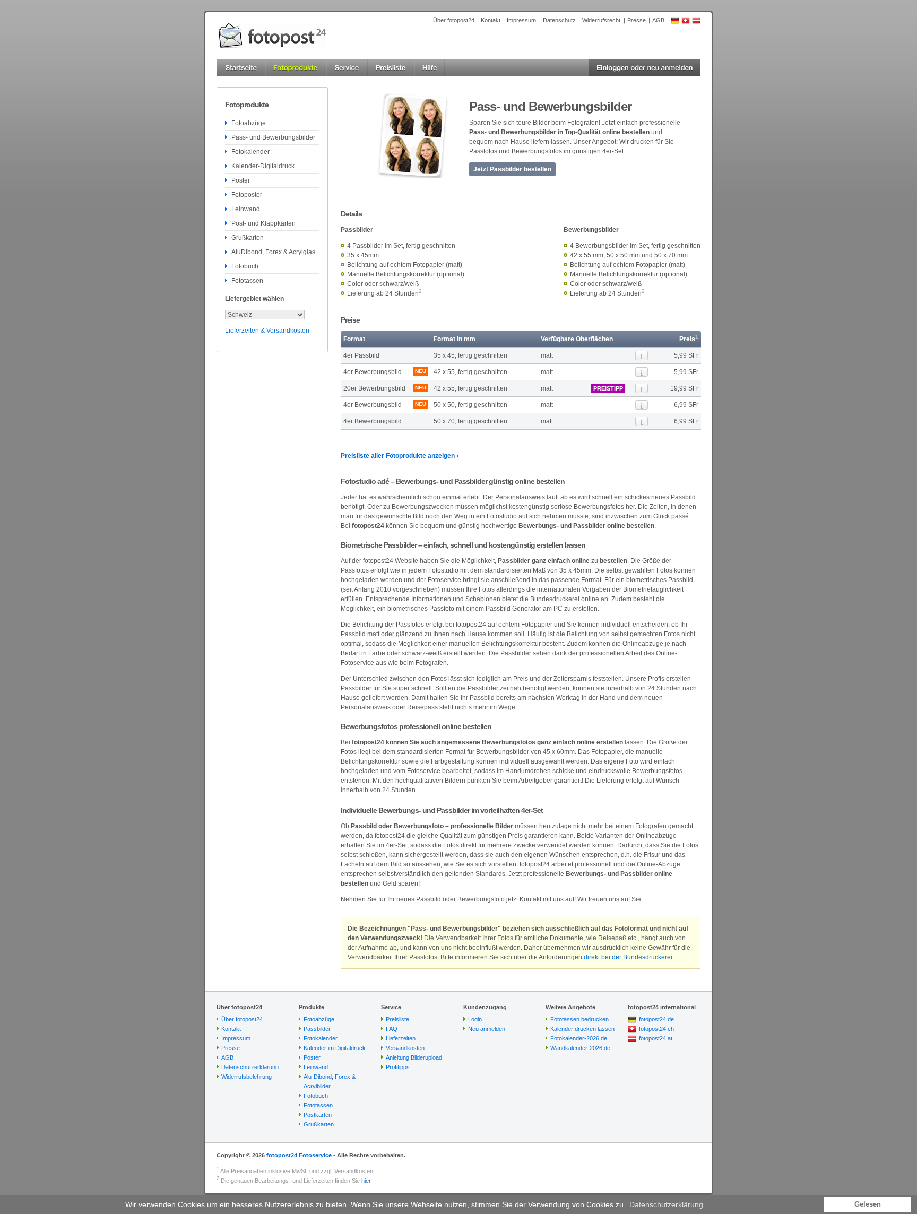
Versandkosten (405, 1048)
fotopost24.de (656, 1019)
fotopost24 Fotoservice (299, 1155)
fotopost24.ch (656, 1029)
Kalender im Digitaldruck (335, 1048)
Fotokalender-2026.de (578, 1038)
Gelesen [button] (867, 1204)
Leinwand (245, 209)
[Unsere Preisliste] (391, 67)
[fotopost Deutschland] (675, 22)
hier (365, 1180)
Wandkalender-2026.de (580, 1048)
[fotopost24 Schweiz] (685, 22)
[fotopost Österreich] (696, 22)
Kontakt (490, 20)
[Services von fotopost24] (347, 67)
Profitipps (398, 1067)
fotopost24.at (655, 1038)
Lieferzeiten (401, 1038)
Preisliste (397, 1019)
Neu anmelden (486, 1029)
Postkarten (318, 1115)
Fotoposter (246, 194)
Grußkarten (247, 237)
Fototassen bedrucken (579, 1019)
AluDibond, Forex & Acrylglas (273, 252)
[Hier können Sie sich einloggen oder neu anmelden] (644, 67)
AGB (658, 20)
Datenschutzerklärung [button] (666, 1204)
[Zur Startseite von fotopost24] (272, 35)
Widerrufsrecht (601, 20)
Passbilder (317, 1029)
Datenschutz (559, 20)
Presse (636, 20)
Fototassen (247, 280)
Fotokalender (250, 151)
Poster (240, 180)
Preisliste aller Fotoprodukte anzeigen (398, 455)
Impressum (521, 20)
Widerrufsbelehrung (246, 1076)
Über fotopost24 (453, 20)
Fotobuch (244, 266)
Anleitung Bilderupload (414, 1057)
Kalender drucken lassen (582, 1029)
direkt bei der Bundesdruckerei (628, 957)
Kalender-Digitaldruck (263, 166)
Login (475, 1019)
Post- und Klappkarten (263, 223)
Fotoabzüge (248, 123)
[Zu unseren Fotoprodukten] (295, 67)
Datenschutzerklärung (250, 1067)
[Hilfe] (429, 67)
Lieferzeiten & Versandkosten (267, 330)
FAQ (391, 1029)
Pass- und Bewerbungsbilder (273, 137)
